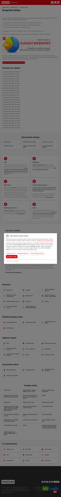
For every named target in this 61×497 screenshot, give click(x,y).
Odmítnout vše (11, 253)
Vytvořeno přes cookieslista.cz (12, 261)
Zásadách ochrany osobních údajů (45, 240)
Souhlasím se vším (11, 256)
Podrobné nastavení (23, 253)
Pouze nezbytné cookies (37, 253)
